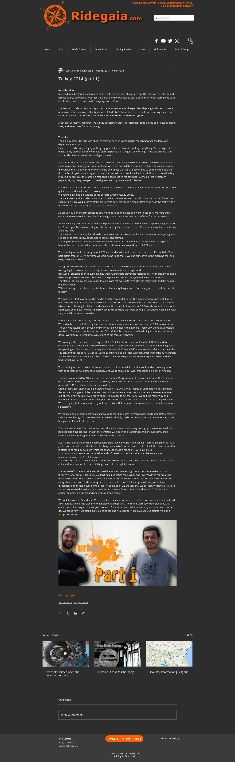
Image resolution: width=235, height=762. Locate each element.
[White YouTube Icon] (163, 41)
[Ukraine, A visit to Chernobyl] (117, 654)
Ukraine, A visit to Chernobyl (116, 672)
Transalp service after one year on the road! (62, 674)
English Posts (81, 602)
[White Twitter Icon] (170, 41)
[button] (78, 49)
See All (189, 634)
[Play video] (117, 553)
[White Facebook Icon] (156, 41)
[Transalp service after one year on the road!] (66, 654)
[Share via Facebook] (59, 613)
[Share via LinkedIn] (75, 613)
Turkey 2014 (65, 602)
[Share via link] (83, 613)
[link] (190, 41)
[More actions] (175, 70)
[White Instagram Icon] (177, 41)
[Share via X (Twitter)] (67, 613)
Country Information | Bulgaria (169, 672)
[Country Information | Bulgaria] (169, 654)
